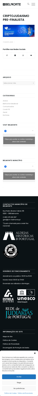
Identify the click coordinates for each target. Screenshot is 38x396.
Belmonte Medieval (10, 103)
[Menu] (32, 4)
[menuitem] (27, 4)
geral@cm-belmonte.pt (12, 220)
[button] (35, 353)
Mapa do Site (7, 336)
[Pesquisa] (27, 4)
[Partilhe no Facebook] (7, 55)
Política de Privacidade (25, 393)
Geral (5, 112)
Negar (19, 382)
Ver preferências (19, 388)
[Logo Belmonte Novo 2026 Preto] (16, 4)
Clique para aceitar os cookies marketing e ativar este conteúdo (19, 140)
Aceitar (19, 377)
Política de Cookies (10, 393)
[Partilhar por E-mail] (31, 55)
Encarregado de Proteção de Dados (16, 348)
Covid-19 (6, 109)
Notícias (6, 115)
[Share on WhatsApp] (23, 55)
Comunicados (8, 106)
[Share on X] (15, 55)
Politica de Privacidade (11, 344)
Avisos (5, 101)
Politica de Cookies (10, 340)
